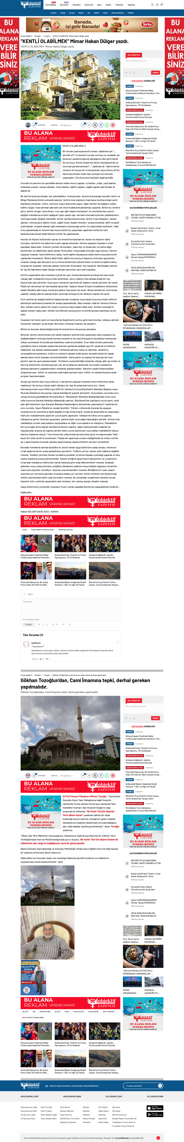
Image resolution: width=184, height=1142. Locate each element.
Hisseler (86, 1114)
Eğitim (96, 13)
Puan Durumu (66, 1114)
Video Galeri (103, 1111)
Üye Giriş (116, 1107)
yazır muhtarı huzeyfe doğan (33, 1017)
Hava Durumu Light (30, 1096)
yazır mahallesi (108, 1011)
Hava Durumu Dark (72, 1096)
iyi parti (57, 1011)
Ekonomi (89, 4)
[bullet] (57, 624)
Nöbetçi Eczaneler (68, 1122)
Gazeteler (102, 1118)
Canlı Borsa (65, 1107)
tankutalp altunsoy (65, 529)
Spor (99, 4)
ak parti (25, 1011)
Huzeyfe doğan (45, 1011)
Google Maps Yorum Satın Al (124, 1118)
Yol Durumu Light (114, 1096)
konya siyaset (93, 1011)
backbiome (36, 643)
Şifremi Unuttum (119, 1114)
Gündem (77, 4)
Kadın (108, 4)
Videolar (119, 4)
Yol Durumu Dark (155, 1096)
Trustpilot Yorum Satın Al (123, 1126)
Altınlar (86, 1107)
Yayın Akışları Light (49, 1114)
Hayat (105, 13)
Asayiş (62, 13)
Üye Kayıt (116, 1111)
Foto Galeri (103, 1107)
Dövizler (86, 1111)
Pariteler (87, 1122)
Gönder (29, 624)
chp (33, 1011)
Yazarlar (131, 4)
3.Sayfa (53, 13)
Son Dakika (51, 4)
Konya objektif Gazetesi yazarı (42, 529)
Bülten (81, 13)
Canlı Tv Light (46, 1107)
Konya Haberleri (118, 13)
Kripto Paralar (89, 1118)
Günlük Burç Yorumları (70, 1118)
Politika (131, 13)
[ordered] (53, 624)
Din (89, 13)
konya (24, 529)
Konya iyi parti (78, 1011)
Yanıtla (35, 659)
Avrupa (72, 13)
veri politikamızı (122, 1138)
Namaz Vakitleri (67, 1111)
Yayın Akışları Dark (49, 1118)
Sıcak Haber (103, 1122)
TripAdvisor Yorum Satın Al (123, 1122)
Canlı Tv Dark (46, 1111)
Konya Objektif (26, 36)
